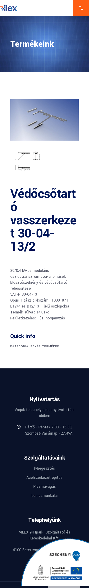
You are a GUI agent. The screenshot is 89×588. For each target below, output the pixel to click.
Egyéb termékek (45, 346)
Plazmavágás (44, 486)
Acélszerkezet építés (44, 477)
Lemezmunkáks (44, 495)
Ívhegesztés (44, 468)
